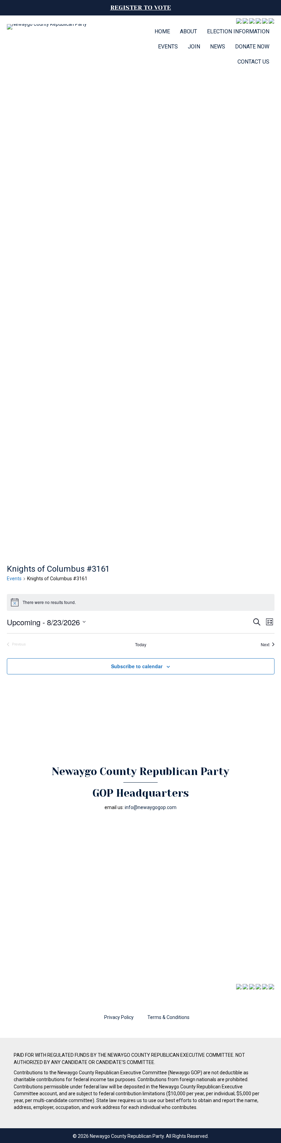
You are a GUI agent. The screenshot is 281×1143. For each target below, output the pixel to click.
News (217, 46)
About (188, 31)
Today (140, 644)
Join (194, 46)
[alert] (140, 602)
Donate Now (252, 46)
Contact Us (253, 61)
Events (168, 46)
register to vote (140, 7)
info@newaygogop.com (150, 807)
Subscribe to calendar (136, 666)
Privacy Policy (119, 1017)
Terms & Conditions (168, 1017)
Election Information (238, 31)
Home (162, 31)
